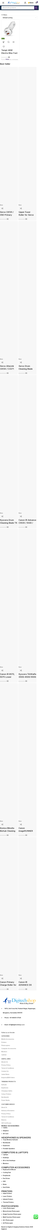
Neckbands (5, 1097)
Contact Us (5, 1071)
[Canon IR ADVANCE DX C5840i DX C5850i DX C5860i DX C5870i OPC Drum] (27, 905)
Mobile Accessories (7, 1039)
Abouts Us (4, 1062)
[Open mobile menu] (3, 3)
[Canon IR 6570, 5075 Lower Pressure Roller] (9, 597)
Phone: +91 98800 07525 (13, 1017)
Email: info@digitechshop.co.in (14, 1024)
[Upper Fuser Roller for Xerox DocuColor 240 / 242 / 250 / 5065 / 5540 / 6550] (27, 135)
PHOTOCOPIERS (10, 1206)
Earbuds (4, 1084)
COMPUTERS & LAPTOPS (14, 1152)
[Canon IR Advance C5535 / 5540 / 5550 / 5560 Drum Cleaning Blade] (27, 443)
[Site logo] (14, 2)
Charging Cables (6, 1091)
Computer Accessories (8, 1048)
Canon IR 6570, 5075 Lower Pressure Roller (7, 677)
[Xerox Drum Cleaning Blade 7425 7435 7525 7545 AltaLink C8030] (27, 289)
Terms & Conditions (7, 1068)
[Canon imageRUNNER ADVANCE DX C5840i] (27, 751)
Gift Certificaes (6, 1123)
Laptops (4, 1054)
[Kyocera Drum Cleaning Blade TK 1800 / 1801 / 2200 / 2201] (9, 443)
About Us (4, 1107)
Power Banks (5, 1100)
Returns (3, 1120)
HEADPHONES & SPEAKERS (16, 1137)
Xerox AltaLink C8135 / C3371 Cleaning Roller (7, 369)
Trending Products (8, 1081)
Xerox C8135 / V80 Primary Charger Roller (7, 215)
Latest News (5, 1074)
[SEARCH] (36, 7)
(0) (9, 57)
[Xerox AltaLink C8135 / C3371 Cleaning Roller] (9, 289)
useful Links (6, 1059)
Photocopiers (5, 1045)
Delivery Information (7, 1110)
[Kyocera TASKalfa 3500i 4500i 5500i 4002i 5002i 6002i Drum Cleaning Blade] (27, 597)
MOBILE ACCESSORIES (10, 1126)
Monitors (4, 1051)
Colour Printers (6, 1094)
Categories (5, 1036)
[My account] (25, 3)
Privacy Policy (5, 1065)
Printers (3, 1042)
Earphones (4, 1088)
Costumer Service (8, 1104)
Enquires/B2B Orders (8, 1077)
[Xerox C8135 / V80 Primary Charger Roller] (9, 135)
